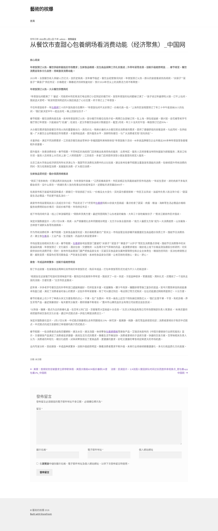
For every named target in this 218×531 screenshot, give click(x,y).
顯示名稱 (41, 449)
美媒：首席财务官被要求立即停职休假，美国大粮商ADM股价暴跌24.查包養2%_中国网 (68, 371)
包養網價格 (112, 331)
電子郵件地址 (95, 449)
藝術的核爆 (41, 9)
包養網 (55, 107)
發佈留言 (72, 39)
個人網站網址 (146, 449)
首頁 (32, 20)
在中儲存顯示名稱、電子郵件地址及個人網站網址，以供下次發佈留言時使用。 (85, 463)
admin (62, 39)
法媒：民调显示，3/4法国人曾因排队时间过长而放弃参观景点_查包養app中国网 (149, 371)
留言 (39, 408)
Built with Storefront (41, 513)
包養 (44, 236)
